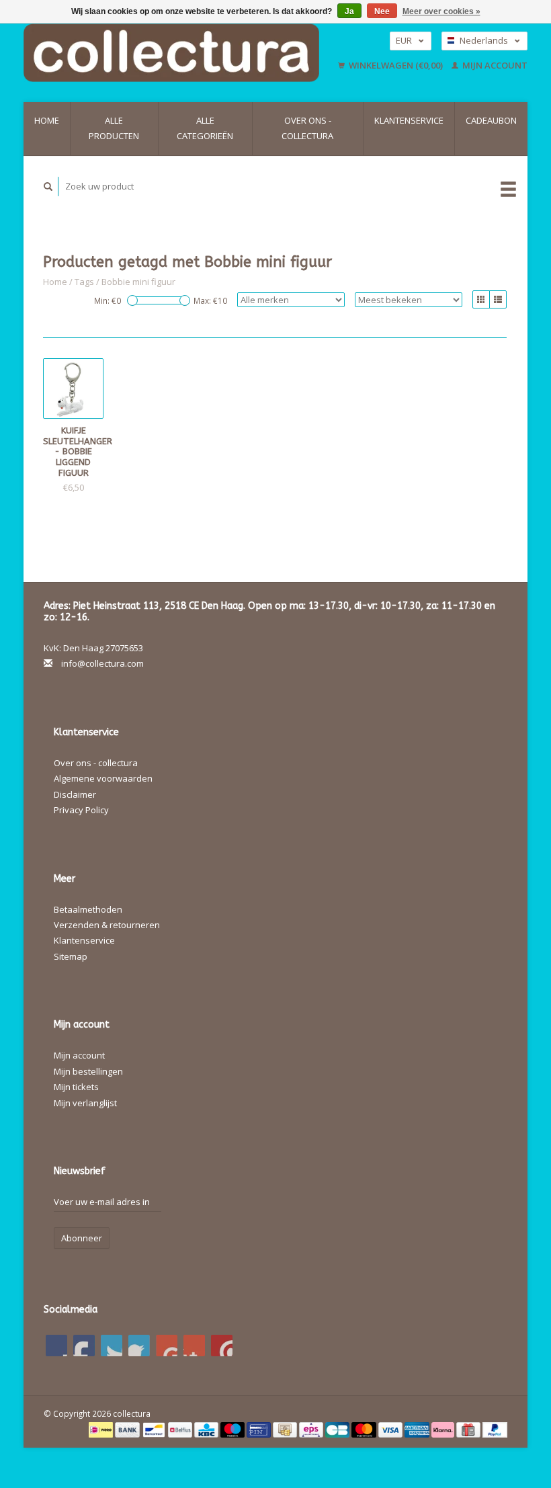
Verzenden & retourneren (107, 925)
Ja (349, 11)
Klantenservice (408, 120)
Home (46, 120)
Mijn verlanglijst (85, 1103)
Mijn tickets (76, 1087)
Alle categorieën (205, 128)
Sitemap (70, 956)
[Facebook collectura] (56, 1345)
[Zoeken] (48, 186)
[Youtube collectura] (166, 1345)
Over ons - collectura (307, 128)
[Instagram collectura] (221, 1345)
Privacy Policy (81, 810)
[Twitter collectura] (84, 1345)
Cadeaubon (491, 120)
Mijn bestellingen (88, 1071)
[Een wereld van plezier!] (177, 53)
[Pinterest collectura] (139, 1345)
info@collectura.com (102, 663)
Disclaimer (75, 794)
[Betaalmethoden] (102, 1429)
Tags (84, 282)
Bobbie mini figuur (138, 282)
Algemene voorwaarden (103, 778)
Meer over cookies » (441, 11)
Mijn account (493, 65)
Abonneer (81, 1238)
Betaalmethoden (88, 909)
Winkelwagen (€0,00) (396, 65)
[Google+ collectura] (111, 1345)
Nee (382, 11)
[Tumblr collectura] (194, 1345)
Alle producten (114, 128)
